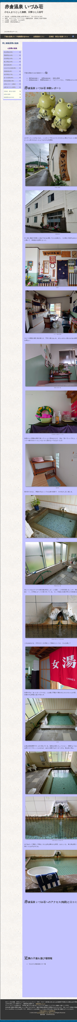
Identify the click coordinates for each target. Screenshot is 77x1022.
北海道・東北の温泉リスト (58, 36)
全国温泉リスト (39, 36)
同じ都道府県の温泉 (10, 43)
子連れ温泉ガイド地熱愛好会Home (16, 36)
